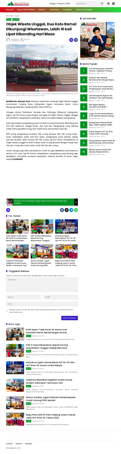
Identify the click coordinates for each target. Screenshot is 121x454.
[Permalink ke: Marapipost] (9, 40)
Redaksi (28, 444)
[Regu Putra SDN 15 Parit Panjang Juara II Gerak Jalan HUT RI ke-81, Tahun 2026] (66, 251)
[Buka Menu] (113, 3)
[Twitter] (67, 210)
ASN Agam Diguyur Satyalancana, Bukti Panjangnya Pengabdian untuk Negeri (99, 106)
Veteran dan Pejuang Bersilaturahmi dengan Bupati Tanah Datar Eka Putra (102, 79)
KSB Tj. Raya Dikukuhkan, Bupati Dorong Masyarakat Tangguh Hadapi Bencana (41, 238)
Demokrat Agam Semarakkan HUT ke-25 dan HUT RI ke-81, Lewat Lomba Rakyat (65, 238)
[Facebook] (62, 210)
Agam (9, 19)
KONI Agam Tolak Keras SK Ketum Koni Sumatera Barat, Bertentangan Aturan (16, 238)
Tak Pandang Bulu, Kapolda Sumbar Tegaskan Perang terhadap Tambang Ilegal (101, 70)
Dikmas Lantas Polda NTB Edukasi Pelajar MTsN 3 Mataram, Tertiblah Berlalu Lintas (100, 151)
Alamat (19, 444)
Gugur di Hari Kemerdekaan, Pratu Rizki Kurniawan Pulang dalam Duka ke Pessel (101, 115)
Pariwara (16, 19)
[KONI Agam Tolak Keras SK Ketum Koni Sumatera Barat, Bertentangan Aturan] (17, 226)
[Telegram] (71, 210)
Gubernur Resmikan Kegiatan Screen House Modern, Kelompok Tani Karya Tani (16, 263)
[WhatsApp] (76, 210)
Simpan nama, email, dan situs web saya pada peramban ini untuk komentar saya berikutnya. (41, 311)
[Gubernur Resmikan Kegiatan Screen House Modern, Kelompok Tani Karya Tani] (17, 251)
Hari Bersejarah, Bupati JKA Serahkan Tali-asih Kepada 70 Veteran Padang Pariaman (102, 97)
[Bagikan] (76, 40)
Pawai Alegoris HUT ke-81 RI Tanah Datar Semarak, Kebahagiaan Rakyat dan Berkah (101, 133)
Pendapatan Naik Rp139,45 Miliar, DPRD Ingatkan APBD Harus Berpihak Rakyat (100, 124)
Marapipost (15, 39)
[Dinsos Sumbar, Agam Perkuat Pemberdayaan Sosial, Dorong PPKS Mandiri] (42, 251)
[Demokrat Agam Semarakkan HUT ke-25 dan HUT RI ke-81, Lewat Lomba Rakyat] (66, 226)
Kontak (9, 444)
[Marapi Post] (18, 3)
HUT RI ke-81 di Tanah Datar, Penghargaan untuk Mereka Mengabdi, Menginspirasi (101, 88)
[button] (102, 3)
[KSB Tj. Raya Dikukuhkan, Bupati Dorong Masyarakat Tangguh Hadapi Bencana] (42, 226)
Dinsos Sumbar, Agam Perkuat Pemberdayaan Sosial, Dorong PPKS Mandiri (41, 263)
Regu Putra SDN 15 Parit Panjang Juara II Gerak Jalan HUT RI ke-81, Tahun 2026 (66, 263)
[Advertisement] (42, 179)
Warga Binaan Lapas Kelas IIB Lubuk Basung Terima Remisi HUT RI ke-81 (102, 142)
